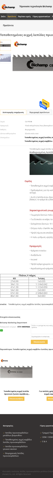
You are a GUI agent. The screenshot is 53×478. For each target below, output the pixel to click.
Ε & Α (44, 441)
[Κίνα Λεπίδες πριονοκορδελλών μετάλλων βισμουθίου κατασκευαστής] (8, 6)
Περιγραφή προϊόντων (39, 112)
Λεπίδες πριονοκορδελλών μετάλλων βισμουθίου (15, 434)
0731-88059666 (24, 327)
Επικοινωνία (39, 342)
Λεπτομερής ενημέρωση (13, 112)
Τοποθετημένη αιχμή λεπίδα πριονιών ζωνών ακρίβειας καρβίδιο (16, 394)
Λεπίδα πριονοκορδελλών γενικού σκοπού (15, 447)
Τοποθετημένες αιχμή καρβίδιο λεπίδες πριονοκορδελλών (17, 440)
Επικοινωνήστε (16, 398)
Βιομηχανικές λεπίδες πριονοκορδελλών (13, 454)
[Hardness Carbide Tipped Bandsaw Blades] (5, 45)
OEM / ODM (47, 437)
